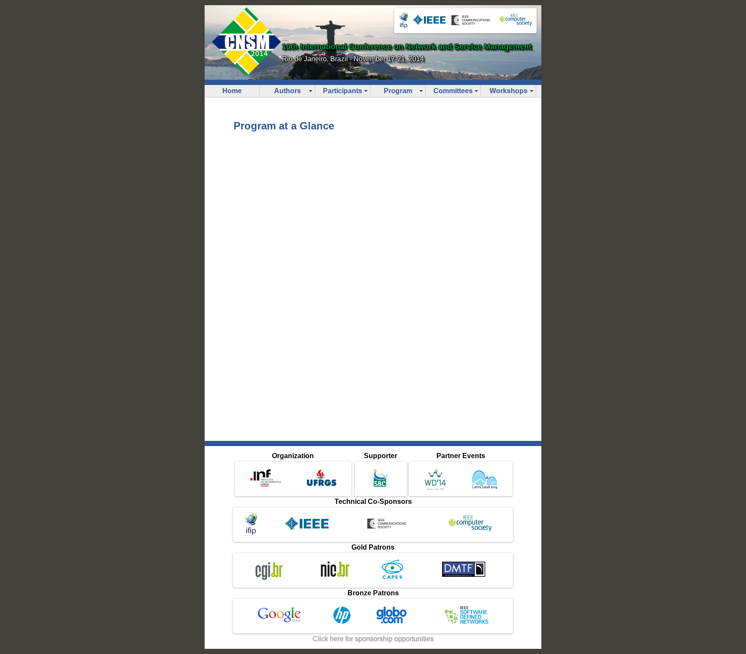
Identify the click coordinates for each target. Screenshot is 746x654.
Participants (342, 90)
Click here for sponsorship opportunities (373, 638)
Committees (453, 90)
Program (398, 90)
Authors (287, 90)
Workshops (509, 90)
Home (232, 90)
